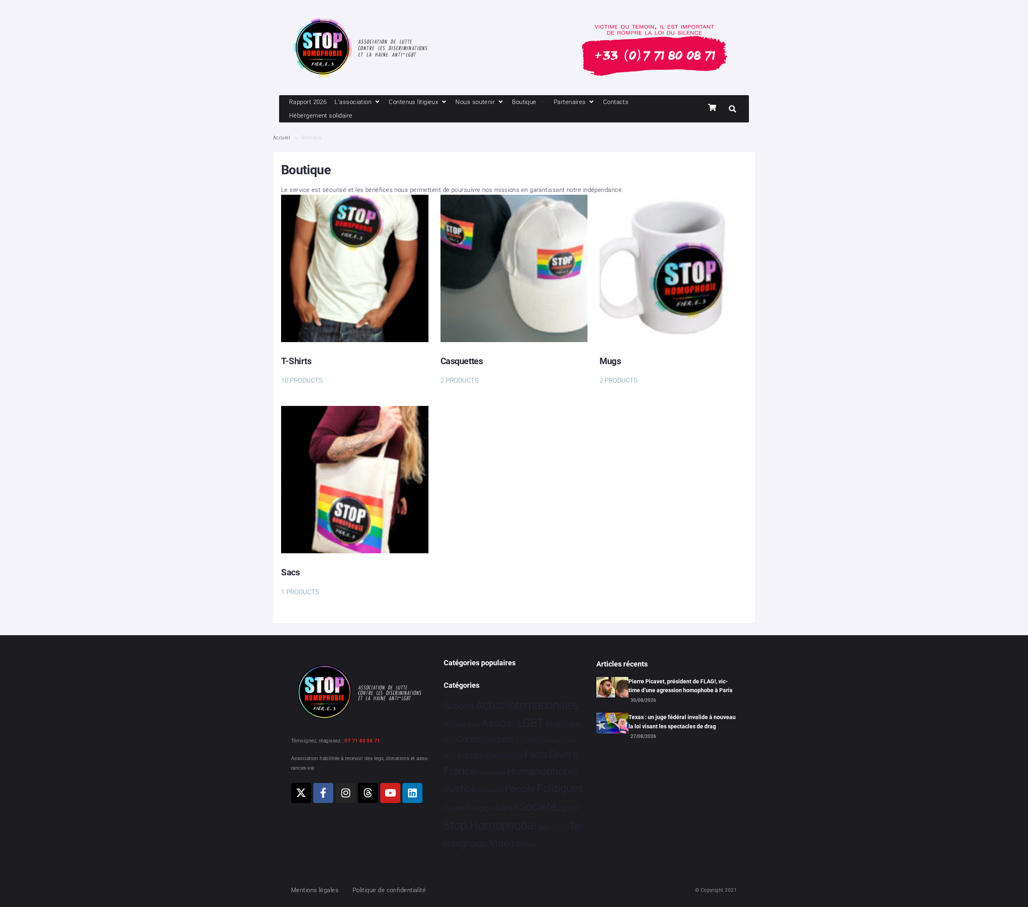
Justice (460, 789)
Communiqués (485, 739)
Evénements (504, 756)
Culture (526, 739)
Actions (459, 706)
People (520, 789)
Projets (454, 808)
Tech (543, 828)
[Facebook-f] (323, 793)
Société (538, 806)
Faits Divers (551, 754)
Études (526, 844)
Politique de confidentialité (389, 890)
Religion (480, 808)
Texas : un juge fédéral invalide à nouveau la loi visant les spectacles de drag (682, 721)
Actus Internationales (527, 705)
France (460, 771)
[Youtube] (390, 793)
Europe (470, 755)
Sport (569, 808)
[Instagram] (346, 793)
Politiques (559, 788)
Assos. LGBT (512, 723)
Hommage (491, 773)
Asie (473, 724)
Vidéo (502, 843)
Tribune (559, 828)
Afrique (454, 724)
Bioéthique (563, 724)
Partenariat (490, 790)
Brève (449, 740)
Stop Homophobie (490, 825)
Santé (506, 807)
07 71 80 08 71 (362, 741)
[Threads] (368, 793)
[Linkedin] (412, 793)
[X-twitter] (301, 793)
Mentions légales (315, 890)
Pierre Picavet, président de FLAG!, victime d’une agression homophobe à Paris (680, 685)
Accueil (281, 138)
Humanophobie (542, 771)
